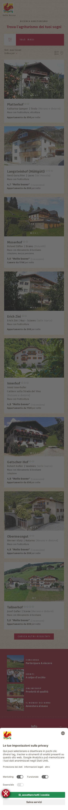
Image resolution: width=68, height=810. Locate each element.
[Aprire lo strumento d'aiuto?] (6, 793)
